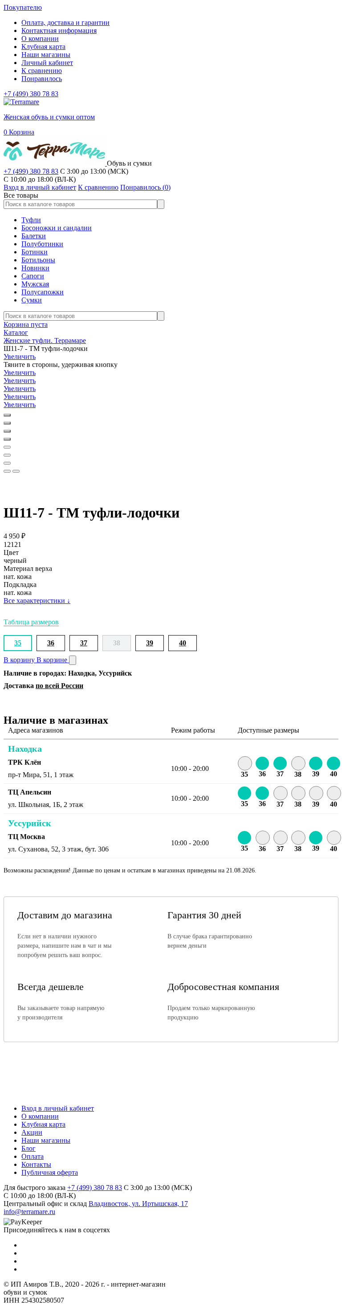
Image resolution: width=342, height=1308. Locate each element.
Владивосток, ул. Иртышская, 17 (138, 1203)
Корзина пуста (26, 324)
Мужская (35, 284)
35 (17, 643)
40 (182, 643)
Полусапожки (42, 292)
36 (50, 643)
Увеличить (20, 356)
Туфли (31, 220)
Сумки (31, 300)
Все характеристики (37, 600)
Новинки (35, 268)
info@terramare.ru (29, 1211)
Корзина (19, 132)
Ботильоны (38, 260)
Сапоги (32, 276)
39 (149, 643)
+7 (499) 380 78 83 (31, 94)
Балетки (33, 236)
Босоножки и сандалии (56, 228)
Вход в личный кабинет (57, 1108)
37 (83, 643)
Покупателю (23, 7)
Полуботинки (42, 244)
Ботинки (34, 252)
